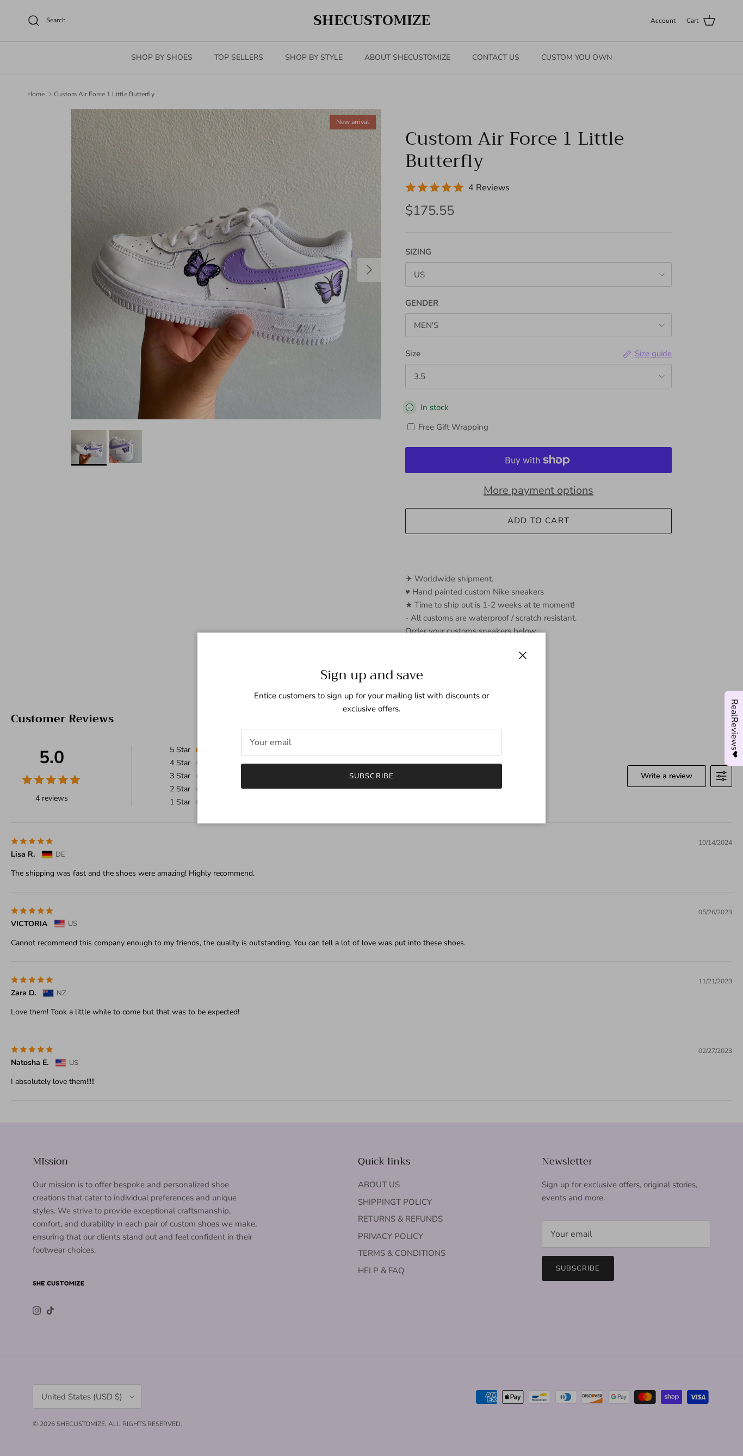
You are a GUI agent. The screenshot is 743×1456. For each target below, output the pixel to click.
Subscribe (371, 776)
